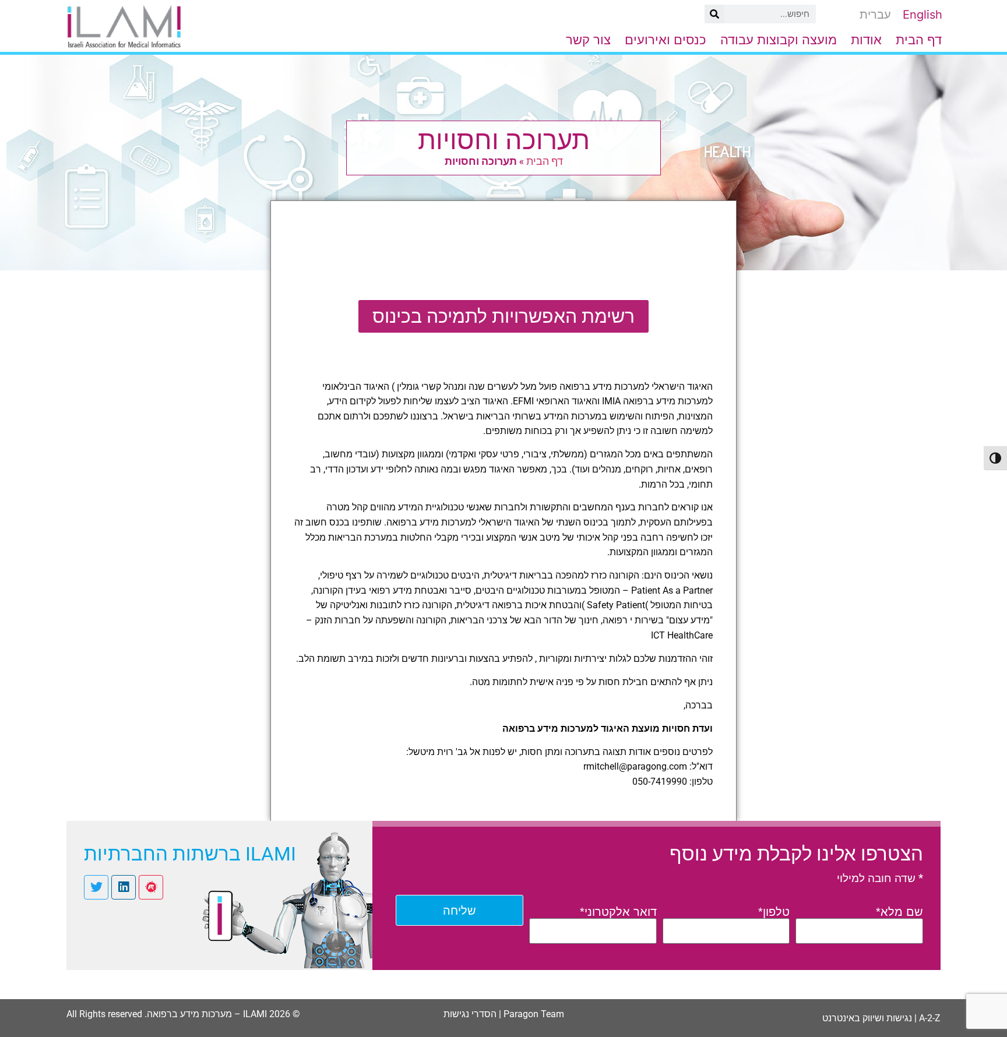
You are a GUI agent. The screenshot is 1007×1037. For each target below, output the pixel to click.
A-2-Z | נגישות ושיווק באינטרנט (881, 1018)
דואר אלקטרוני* (618, 912)
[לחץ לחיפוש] (714, 14)
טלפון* (774, 912)
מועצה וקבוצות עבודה (778, 40)
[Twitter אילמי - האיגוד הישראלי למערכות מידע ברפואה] (96, 887)
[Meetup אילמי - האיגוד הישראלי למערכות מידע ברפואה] (151, 887)
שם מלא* (899, 912)
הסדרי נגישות (470, 1014)
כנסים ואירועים (665, 40)
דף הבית (919, 40)
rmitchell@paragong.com (635, 766)
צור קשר (588, 40)
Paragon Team (534, 1014)
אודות (866, 40)
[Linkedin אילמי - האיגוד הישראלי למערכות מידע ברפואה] (123, 887)
